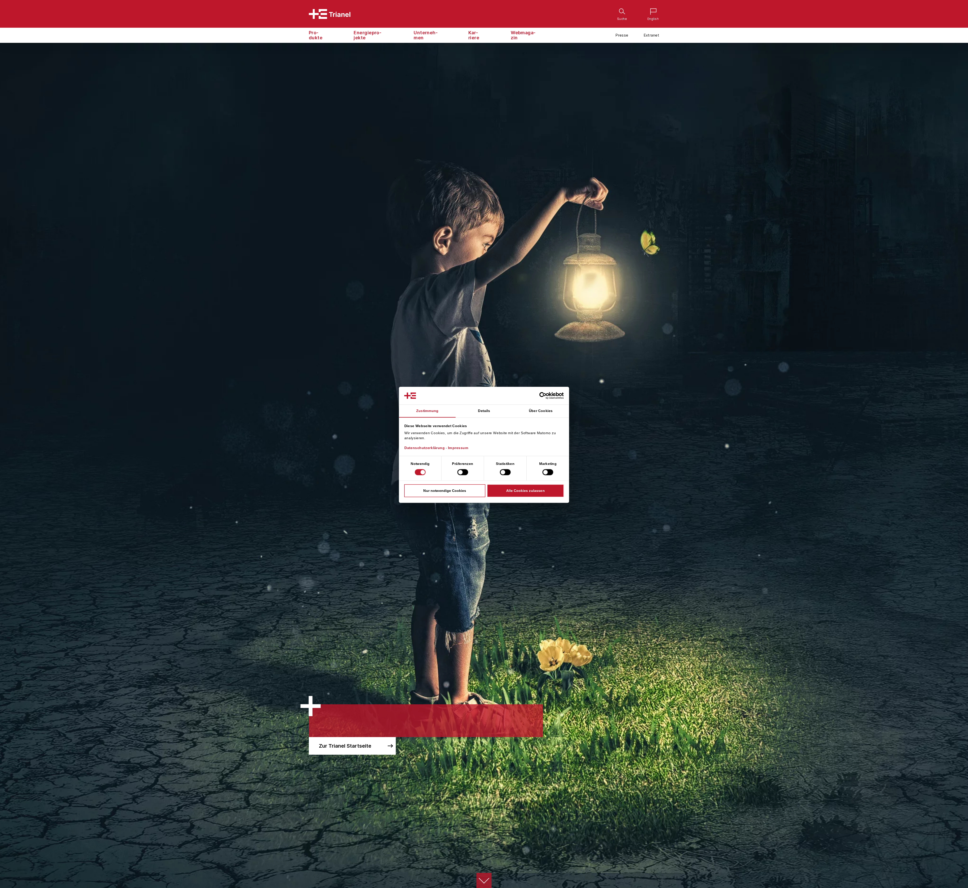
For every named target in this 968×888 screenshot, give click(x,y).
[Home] (329, 14)
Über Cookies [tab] (541, 411)
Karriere (473, 35)
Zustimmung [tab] (427, 411)
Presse (621, 35)
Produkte (315, 35)
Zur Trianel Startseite (345, 746)
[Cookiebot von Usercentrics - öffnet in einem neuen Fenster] (547, 395)
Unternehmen (426, 35)
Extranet (651, 35)
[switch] (462, 472)
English (652, 12)
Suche (621, 12)
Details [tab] (484, 411)
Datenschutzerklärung (424, 448)
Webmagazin (523, 35)
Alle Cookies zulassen (525, 491)
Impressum (458, 448)
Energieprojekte (367, 35)
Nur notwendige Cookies (444, 491)
